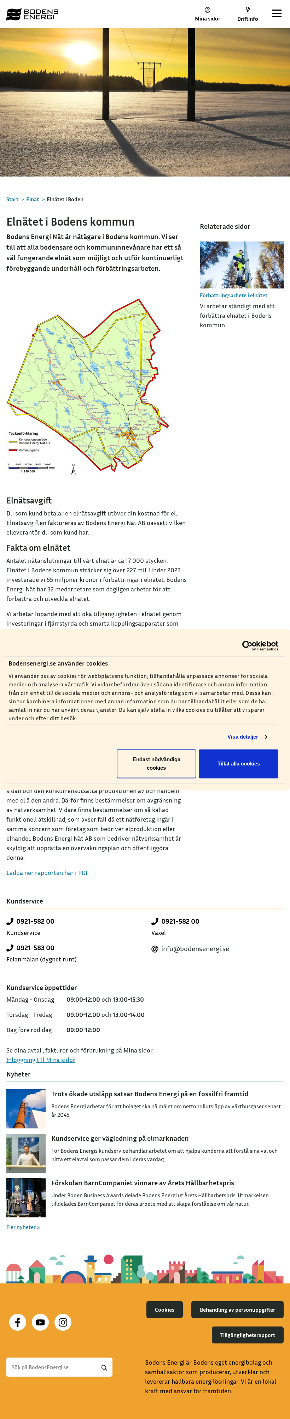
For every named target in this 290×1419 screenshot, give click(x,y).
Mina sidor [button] (207, 18)
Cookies (164, 1309)
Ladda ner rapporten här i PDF (47, 872)
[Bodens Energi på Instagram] (62, 1322)
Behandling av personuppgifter (237, 1309)
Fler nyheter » (23, 1226)
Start (12, 199)
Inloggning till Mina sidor (40, 1059)
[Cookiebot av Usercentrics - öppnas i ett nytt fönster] (247, 645)
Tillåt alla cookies (239, 764)
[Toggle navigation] (276, 14)
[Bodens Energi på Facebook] (17, 1322)
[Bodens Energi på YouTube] (40, 1322)
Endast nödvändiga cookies (156, 763)
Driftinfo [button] (247, 18)
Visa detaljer (242, 737)
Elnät (32, 199)
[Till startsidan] (32, 14)
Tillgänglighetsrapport (247, 1334)
